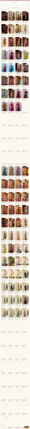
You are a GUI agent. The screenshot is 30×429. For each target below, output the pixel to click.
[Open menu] (2, 2)
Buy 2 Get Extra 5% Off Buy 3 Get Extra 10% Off (15, 0)
